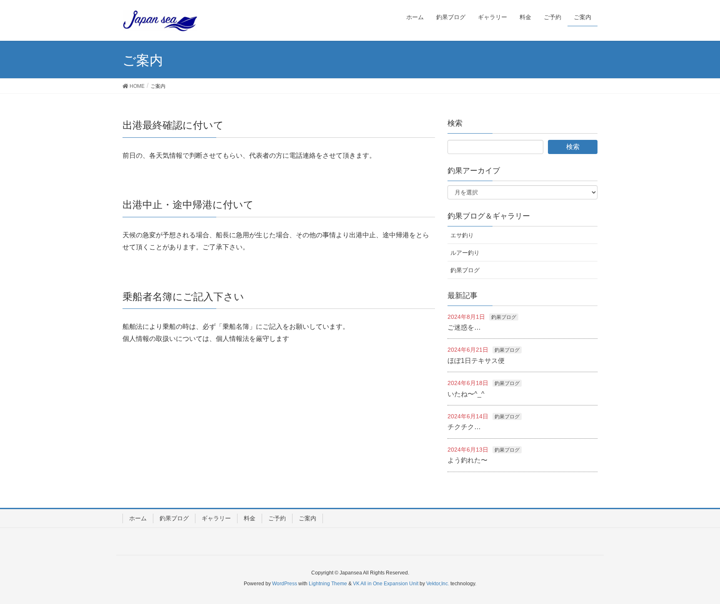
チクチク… (464, 426)
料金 (249, 518)
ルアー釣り (465, 252)
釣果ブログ (465, 270)
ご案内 (307, 518)
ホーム (138, 518)
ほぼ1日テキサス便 (476, 360)
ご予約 (277, 518)
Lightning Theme (328, 584)
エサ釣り (462, 235)
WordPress (284, 584)
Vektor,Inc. (437, 584)
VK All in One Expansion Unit (385, 584)
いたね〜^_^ (466, 394)
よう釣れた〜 (468, 460)
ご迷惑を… (464, 327)
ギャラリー (216, 518)
